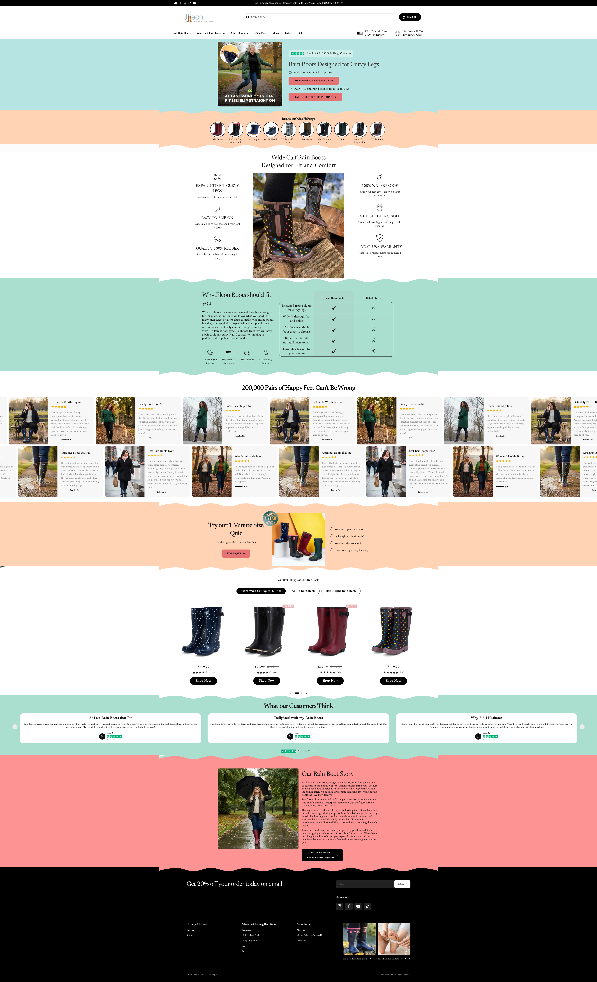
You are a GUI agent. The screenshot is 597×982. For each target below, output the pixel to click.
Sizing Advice (247, 930)
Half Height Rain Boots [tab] (341, 591)
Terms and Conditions (196, 974)
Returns (190, 935)
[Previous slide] (14, 726)
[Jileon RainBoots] (199, 17)
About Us (301, 930)
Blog (243, 951)
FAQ (243, 946)
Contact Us (301, 940)
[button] (297, 693)
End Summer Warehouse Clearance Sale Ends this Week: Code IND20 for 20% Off (298, 3)
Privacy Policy (215, 974)
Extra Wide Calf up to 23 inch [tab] (261, 591)
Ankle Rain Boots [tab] (303, 591)
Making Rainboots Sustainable (310, 935)
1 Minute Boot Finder (251, 935)
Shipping (190, 930)
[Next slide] (582, 726)
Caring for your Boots (251, 940)
